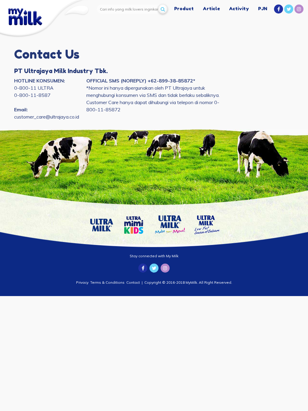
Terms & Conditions (107, 282)
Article (211, 8)
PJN (262, 8)
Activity (239, 8)
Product (184, 8)
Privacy (82, 282)
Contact (133, 282)
